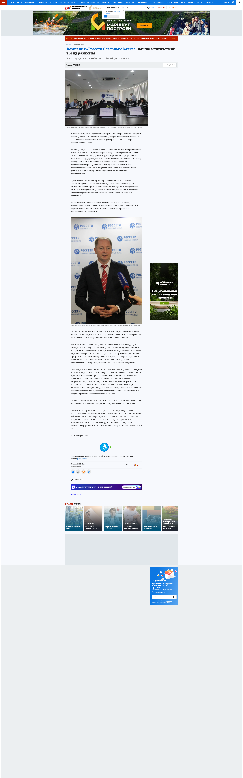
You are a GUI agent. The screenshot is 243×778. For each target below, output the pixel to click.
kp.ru (138, 465)
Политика (43, 2)
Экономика (64, 2)
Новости (91, 38)
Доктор (200, 2)
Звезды (82, 2)
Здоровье (91, 2)
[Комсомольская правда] (76, 8)
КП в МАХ (136, 38)
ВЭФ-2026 (98, 38)
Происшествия (144, 2)
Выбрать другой (113, 16)
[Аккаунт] (239, 2)
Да (106, 16)
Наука (113, 2)
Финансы (209, 2)
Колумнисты (130, 2)
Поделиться (171, 65)
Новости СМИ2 (76, 495)
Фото (13, 2)
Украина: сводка (126, 38)
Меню (3, 2)
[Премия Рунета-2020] (94, 7)
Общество (53, 2)
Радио (151, 7)
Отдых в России (161, 38)
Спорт (120, 2)
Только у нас (106, 38)
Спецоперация (30, 2)
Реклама (161, 7)
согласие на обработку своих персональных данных (162, 601)
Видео (19, 2)
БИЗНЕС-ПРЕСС (78, 479)
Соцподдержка (103, 2)
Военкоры (116, 38)
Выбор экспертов (188, 2)
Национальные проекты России (166, 2)
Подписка (172, 7)
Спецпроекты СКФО (147, 38)
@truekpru (82, 458)
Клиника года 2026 (80, 38)
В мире (73, 2)
